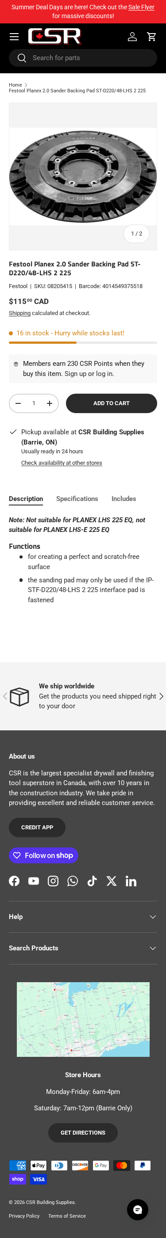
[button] (152, 36)
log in (104, 374)
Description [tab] (26, 499)
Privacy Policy (24, 1216)
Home (15, 85)
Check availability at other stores (61, 463)
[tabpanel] (83, 560)
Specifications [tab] (77, 499)
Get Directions (83, 1132)
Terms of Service (67, 1216)
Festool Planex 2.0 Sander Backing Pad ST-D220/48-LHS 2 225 (77, 91)
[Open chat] (137, 1209)
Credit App (37, 827)
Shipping (20, 313)
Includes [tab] (124, 499)
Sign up (75, 374)
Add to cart (111, 403)
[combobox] (83, 58)
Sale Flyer (141, 7)
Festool (18, 286)
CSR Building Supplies (50, 1202)
